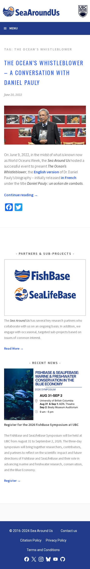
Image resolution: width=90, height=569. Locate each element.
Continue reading (21, 194)
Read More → (14, 348)
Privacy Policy (56, 540)
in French (68, 177)
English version (46, 171)
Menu (13, 28)
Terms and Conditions (43, 550)
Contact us (69, 531)
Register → (12, 480)
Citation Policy (31, 540)
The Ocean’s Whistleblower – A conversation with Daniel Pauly (44, 72)
